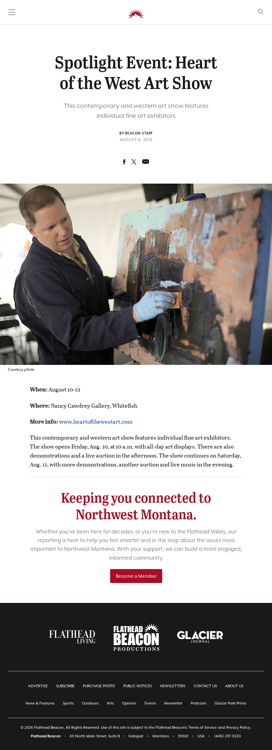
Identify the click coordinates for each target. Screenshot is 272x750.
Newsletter (173, 703)
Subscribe (65, 686)
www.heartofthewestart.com (95, 421)
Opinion (129, 703)
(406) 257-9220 (227, 736)
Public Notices (137, 686)
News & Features (40, 703)
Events (150, 703)
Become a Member (136, 576)
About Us (234, 686)
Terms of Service (202, 727)
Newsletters (172, 686)
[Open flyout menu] (11, 12)
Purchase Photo (99, 686)
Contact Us (205, 686)
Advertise (38, 686)
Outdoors (90, 703)
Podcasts (198, 703)
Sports (68, 703)
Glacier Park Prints (230, 703)
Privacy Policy (238, 727)
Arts (110, 703)
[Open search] (261, 12)
